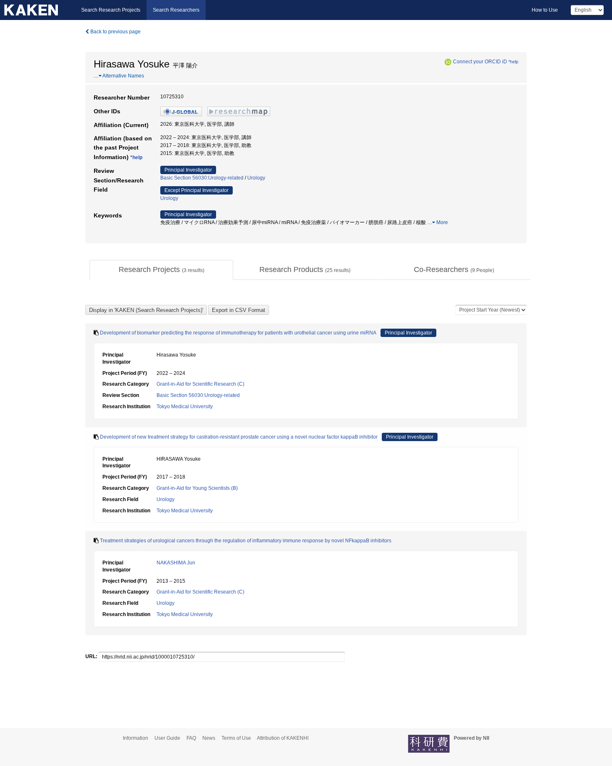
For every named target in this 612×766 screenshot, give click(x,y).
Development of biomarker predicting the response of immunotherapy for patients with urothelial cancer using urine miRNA (238, 333)
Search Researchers (176, 10)
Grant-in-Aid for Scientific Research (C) (200, 384)
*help (513, 61)
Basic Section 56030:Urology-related (202, 178)
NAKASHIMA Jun (176, 563)
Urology (256, 178)
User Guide (167, 738)
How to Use (545, 10)
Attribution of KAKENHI (282, 738)
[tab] (161, 270)
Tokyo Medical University (185, 406)
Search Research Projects (110, 10)
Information (135, 738)
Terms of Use (236, 738)
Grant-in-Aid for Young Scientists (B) (197, 488)
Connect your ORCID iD (480, 62)
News (208, 738)
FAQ (191, 738)
